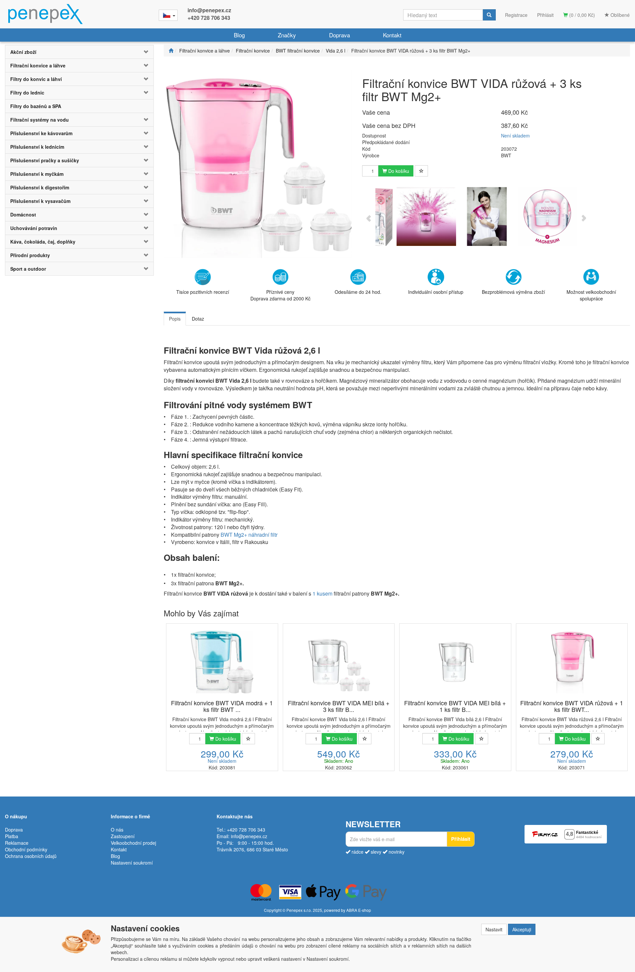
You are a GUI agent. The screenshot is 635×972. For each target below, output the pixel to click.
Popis (175, 318)
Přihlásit (545, 15)
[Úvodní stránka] (171, 50)
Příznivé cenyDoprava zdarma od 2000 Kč (280, 295)
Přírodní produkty (30, 255)
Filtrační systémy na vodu (39, 119)
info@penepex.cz (209, 10)
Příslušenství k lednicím (37, 146)
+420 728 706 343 (209, 17)
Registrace (516, 15)
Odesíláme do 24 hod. (358, 292)
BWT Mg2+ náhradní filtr (249, 534)
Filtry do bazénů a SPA (35, 106)
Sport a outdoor (28, 268)
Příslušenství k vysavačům (40, 201)
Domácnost (23, 214)
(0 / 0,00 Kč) (581, 15)
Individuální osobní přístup (435, 292)
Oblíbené (619, 15)
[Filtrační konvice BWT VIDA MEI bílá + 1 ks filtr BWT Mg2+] (455, 662)
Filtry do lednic (27, 92)
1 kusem (322, 593)
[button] (141, 51)
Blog (239, 35)
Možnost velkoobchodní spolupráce (591, 295)
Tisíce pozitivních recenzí (202, 292)
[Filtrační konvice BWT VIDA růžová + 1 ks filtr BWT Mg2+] (571, 662)
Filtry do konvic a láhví (36, 79)
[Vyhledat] (489, 14)
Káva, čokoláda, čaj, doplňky (42, 241)
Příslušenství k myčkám (37, 174)
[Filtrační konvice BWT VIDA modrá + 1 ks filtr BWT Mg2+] (221, 662)
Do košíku (398, 171)
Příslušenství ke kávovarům (41, 133)
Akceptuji (521, 929)
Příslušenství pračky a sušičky (44, 160)
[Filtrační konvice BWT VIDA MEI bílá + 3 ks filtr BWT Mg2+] (338, 662)
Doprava (339, 35)
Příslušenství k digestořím (39, 187)
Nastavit (494, 929)
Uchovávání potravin (33, 228)
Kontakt (392, 35)
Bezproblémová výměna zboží (513, 292)
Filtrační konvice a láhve (37, 65)
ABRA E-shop (358, 910)
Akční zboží (23, 52)
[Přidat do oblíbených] (421, 170)
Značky (287, 35)
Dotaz (198, 318)
